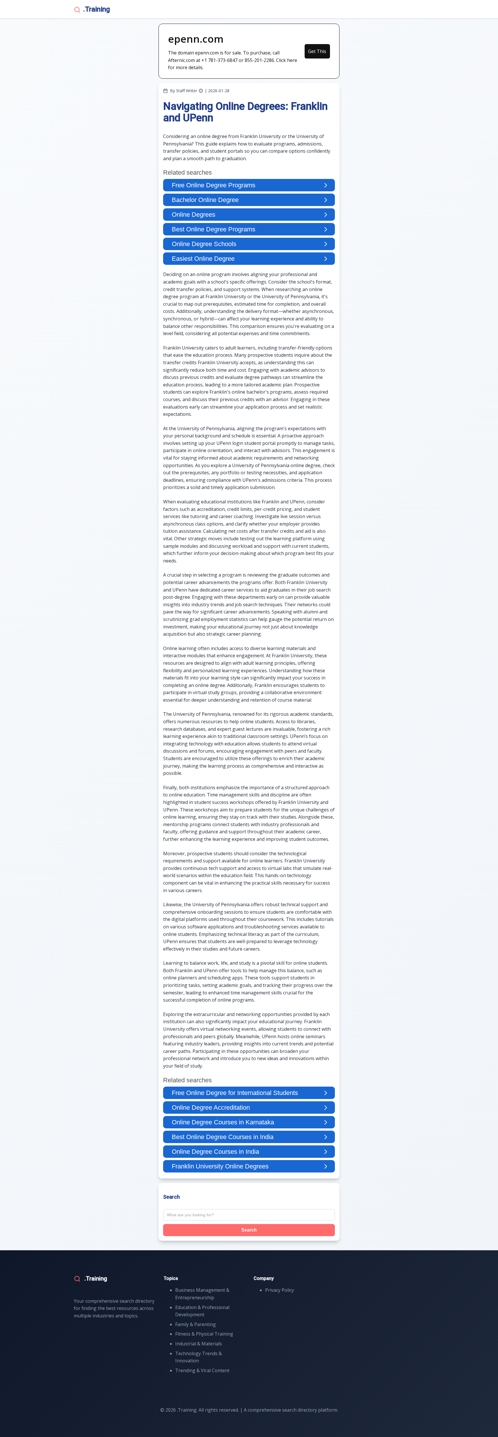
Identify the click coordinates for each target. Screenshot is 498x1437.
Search (249, 1230)
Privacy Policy (279, 1290)
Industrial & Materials (198, 1343)
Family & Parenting (195, 1324)
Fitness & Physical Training (204, 1334)
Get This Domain (317, 53)
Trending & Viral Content (202, 1370)
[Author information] (201, 90)
